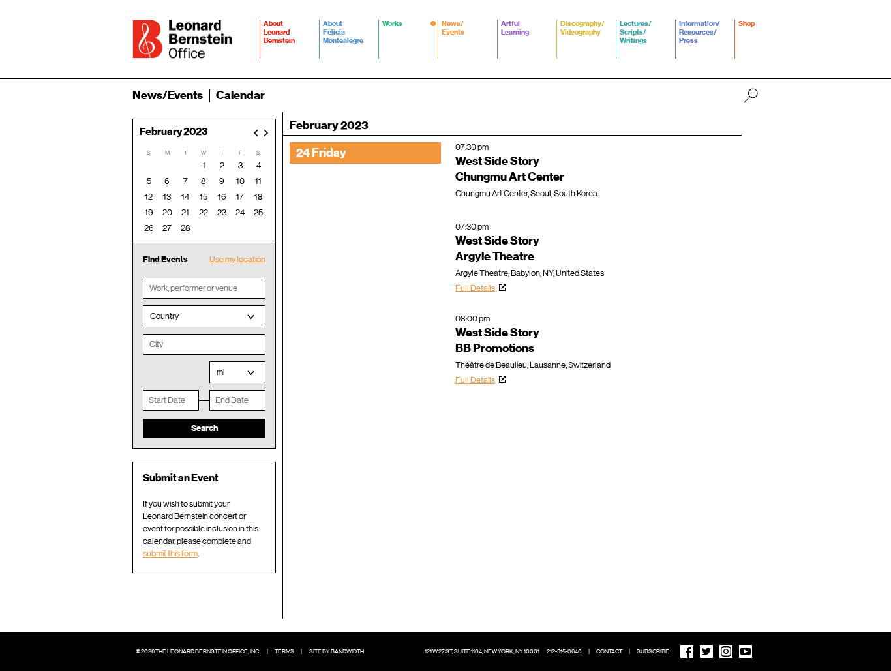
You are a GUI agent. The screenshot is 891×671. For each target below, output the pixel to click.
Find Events (165, 259)
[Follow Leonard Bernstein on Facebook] (686, 651)
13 (167, 196)
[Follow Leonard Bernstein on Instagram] (725, 651)
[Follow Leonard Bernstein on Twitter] (706, 651)
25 (258, 212)
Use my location (237, 259)
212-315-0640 (564, 651)
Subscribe (653, 651)
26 (149, 228)
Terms (284, 651)
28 (185, 228)
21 (185, 212)
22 (203, 212)
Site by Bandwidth (336, 651)
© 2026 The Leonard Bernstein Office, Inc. (198, 651)
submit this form (170, 553)
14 (185, 196)
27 (167, 228)
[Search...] (751, 95)
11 (258, 181)
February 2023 (174, 132)
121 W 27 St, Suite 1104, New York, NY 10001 (482, 651)
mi (220, 372)
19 (149, 212)
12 (149, 196)
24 (240, 212)
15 (203, 196)
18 (258, 196)
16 (222, 196)
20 (167, 212)
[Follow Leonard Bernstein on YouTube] (745, 651)
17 (240, 196)
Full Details (475, 288)
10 (240, 181)
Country (164, 316)
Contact (609, 651)
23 (221, 212)
